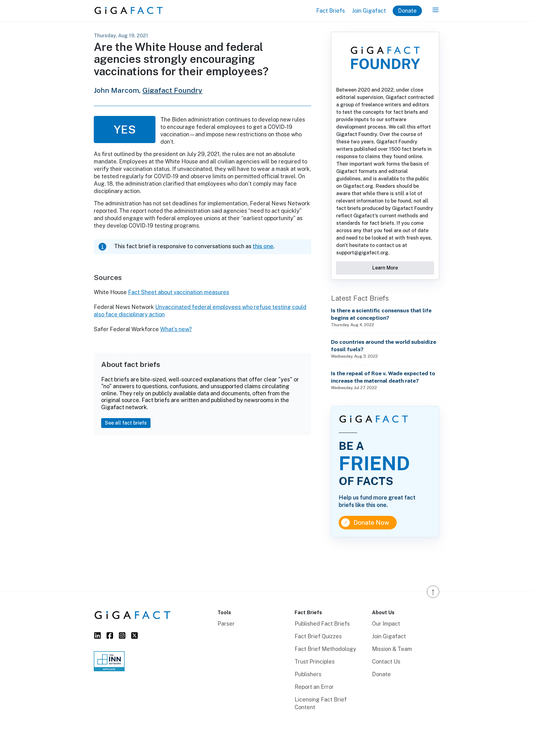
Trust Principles (315, 661)
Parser (226, 623)
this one (263, 246)
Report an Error (314, 687)
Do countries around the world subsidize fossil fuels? (383, 345)
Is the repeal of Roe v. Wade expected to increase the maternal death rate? (383, 377)
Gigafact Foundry (172, 90)
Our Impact (386, 623)
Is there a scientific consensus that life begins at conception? (381, 314)
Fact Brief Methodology (325, 649)
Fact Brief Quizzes (318, 636)
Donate (407, 10)
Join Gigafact (369, 10)
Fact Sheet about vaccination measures (178, 292)
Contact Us (386, 661)
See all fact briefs (126, 423)
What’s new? (176, 329)
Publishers (308, 674)
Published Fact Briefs (322, 623)
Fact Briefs (330, 10)
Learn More (385, 268)
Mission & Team (392, 649)
